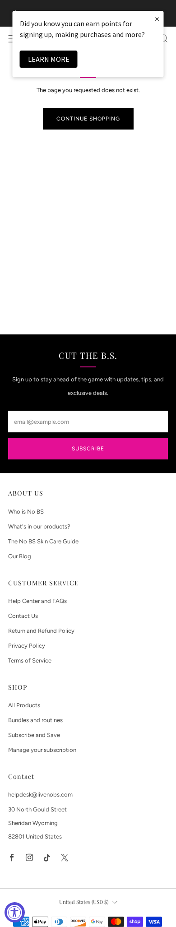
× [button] (157, 18)
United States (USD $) (83, 901)
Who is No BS (26, 511)
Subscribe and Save (34, 735)
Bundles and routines (35, 720)
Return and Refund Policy (41, 630)
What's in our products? (39, 526)
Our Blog (19, 556)
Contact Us (23, 615)
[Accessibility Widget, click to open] (15, 912)
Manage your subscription (42, 749)
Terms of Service (29, 660)
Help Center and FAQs (37, 601)
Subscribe (88, 448)
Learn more (48, 59)
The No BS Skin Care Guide (43, 541)
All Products (24, 705)
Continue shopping (88, 119)
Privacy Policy (26, 645)
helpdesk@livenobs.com (40, 794)
